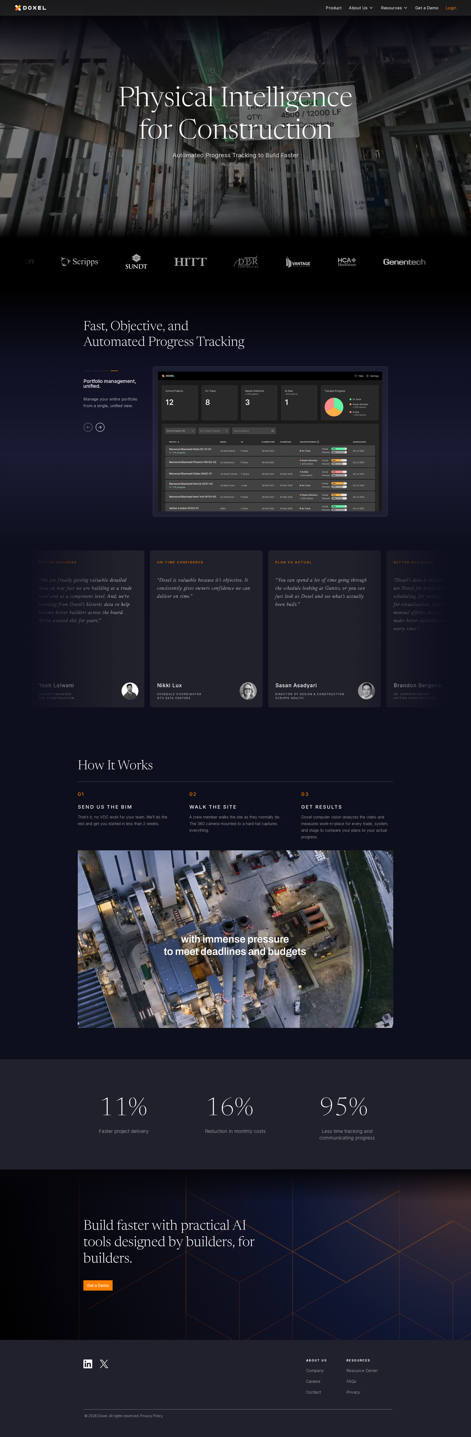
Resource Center (362, 1370)
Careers (313, 1381)
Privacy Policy (151, 1416)
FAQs (351, 1381)
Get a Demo (98, 1285)
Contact (313, 1392)
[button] (361, 8)
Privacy (353, 1392)
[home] (30, 7)
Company (315, 1370)
